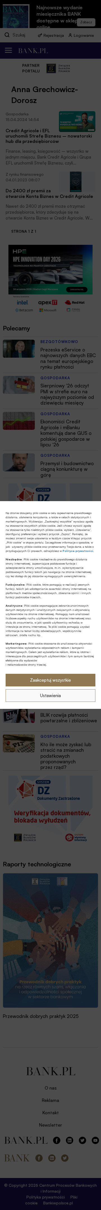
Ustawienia (50, 695)
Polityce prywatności (78, 551)
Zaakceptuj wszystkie (50, 680)
